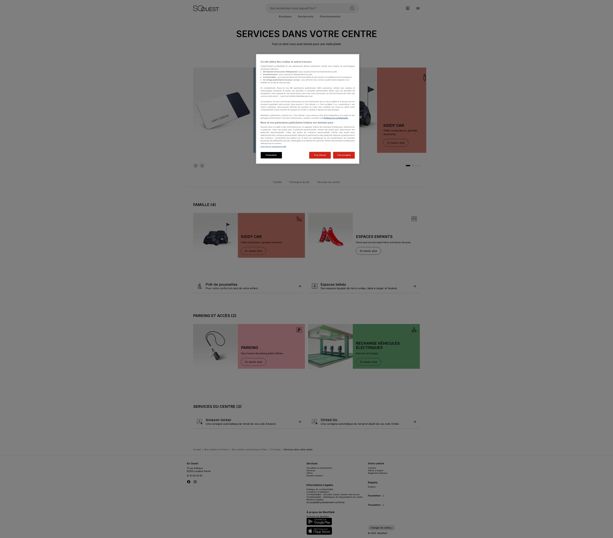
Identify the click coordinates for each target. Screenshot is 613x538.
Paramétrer (271, 155)
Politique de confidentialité (336, 118)
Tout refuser (320, 155)
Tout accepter (344, 155)
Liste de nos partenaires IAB (273, 147)
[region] (307, 109)
